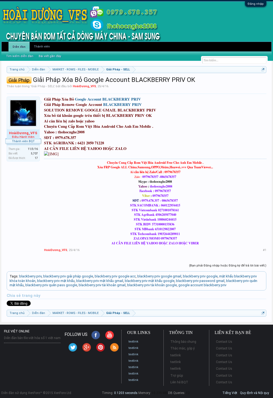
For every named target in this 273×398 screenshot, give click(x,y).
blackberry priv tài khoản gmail (102, 285)
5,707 (34, 153)
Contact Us (224, 342)
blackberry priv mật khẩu (56, 281)
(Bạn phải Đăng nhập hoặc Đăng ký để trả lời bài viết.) (227, 265)
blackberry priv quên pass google (51, 285)
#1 (264, 250)
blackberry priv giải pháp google (68, 276)
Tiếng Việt (229, 393)
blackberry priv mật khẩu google (149, 281)
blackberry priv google (200, 276)
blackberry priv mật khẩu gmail (99, 281)
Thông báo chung (183, 342)
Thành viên (42, 46)
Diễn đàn (19, 47)
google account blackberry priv (202, 285)
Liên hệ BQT (179, 382)
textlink (133, 341)
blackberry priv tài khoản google (152, 285)
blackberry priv (30, 276)
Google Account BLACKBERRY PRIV (108, 99)
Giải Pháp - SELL (42, 86)
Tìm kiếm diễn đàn (19, 56)
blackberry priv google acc (115, 276)
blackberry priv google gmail (159, 276)
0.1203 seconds (126, 393)
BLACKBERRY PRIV (122, 104)
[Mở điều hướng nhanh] (263, 69)
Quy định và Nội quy (254, 393)
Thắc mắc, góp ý (182, 348)
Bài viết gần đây (50, 56)
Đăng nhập (256, 4)
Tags (14, 276)
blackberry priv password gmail (200, 281)
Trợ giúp (176, 375)
